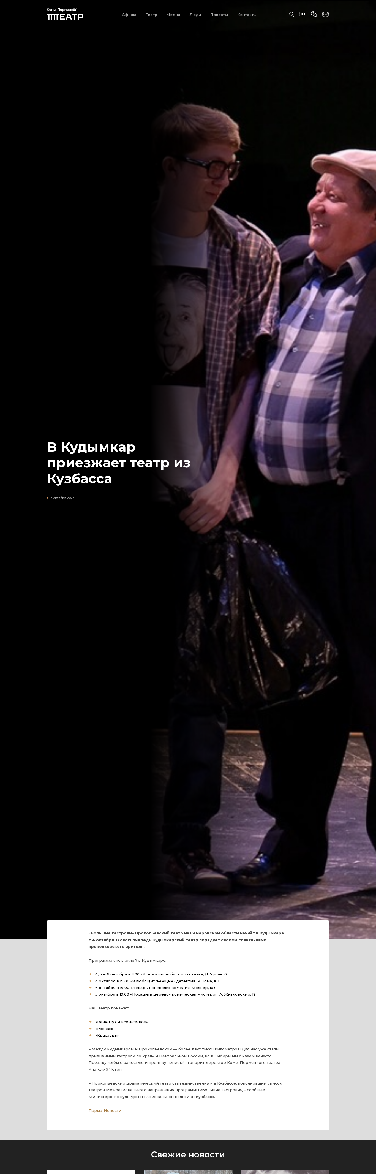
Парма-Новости (105, 1110)
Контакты (247, 14)
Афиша (129, 14)
